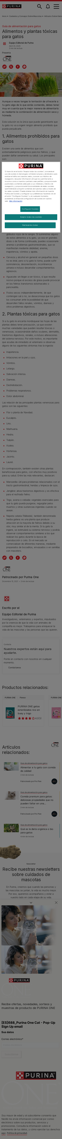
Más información (15, 201)
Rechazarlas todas (30, 225)
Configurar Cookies (30, 209)
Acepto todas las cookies (31, 217)
